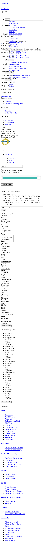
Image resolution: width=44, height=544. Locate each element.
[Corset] (7, 241)
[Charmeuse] (4, 272)
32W (17, 202)
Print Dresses (9, 538)
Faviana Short (9, 460)
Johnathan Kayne (10, 429)
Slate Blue (10, 350)
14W (4, 200)
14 (39, 196)
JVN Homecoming (11, 466)
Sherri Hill (8, 437)
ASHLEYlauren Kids (12, 512)
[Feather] (4, 276)
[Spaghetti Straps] (6, 322)
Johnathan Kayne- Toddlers (14, 493)
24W (32, 200)
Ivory (9, 383)
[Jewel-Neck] (6, 296)
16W (9, 200)
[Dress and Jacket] (6, 230)
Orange (9, 378)
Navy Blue (10, 355)
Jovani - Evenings (10, 474)
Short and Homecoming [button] (9, 454)
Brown (9, 389)
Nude (9, 385)
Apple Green (11, 337)
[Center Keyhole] (7, 239)
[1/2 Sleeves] (7, 309)
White (9, 398)
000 (6, 196)
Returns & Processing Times (14, 104)
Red (8, 376)
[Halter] (6, 292)
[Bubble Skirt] (7, 236)
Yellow (9, 333)
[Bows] (5, 267)
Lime (8, 342)
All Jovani (8, 419)
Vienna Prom (9, 439)
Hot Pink (10, 368)
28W (6, 202)
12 (35, 196)
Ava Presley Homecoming (13, 458)
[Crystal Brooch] (5, 268)
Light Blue (10, 348)
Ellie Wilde (8, 423)
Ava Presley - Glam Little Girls (15, 514)
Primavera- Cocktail (11, 522)
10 (31, 196)
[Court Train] (5, 287)
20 (13, 198)
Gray (8, 394)
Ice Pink (9, 363)
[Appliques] (5, 263)
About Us (8, 111)
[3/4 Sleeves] (7, 311)
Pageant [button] (3, 483)
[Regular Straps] (6, 320)
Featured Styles (10, 540)
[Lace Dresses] (6, 232)
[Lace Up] (6, 248)
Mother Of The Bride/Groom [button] (11, 497)
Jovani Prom (9, 431)
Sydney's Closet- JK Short (13, 528)
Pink (8, 366)
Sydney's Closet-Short (12, 530)
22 (17, 198)
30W (11, 202)
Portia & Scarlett (10, 435)
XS (28, 202)
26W (37, 200)
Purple (9, 357)
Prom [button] (3, 411)
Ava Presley (9, 415)
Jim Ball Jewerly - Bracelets (14, 448)
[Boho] (6, 228)
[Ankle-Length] (5, 282)
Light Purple (11, 361)
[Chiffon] (4, 274)
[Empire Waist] (6, 302)
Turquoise (10, 346)
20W (21, 200)
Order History (9, 122)
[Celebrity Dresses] (7, 238)
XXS (23, 202)
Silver (9, 396)
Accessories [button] (5, 443)
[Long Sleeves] (7, 312)
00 (10, 196)
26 (26, 198)
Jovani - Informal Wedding (13, 536)
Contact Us (8, 101)
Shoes (7, 534)
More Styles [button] (5, 518)
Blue (8, 353)
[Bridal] (9, 218)
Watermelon (11, 372)
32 (38, 198)
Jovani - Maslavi (10, 479)
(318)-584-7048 (6, 96)
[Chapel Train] (5, 285)
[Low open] (6, 250)
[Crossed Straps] (6, 247)
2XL (10, 204)
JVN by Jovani (10, 433)
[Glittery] (3, 254)
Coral (9, 381)
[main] (22, 33)
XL (6, 204)
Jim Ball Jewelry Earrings (13, 450)
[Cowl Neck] (6, 291)
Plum (8, 374)
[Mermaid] (6, 303)
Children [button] (4, 507)
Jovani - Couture (10, 489)
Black (9, 391)
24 (22, 198)
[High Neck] (6, 294)
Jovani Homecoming (11, 462)
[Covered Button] (6, 245)
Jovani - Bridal (9, 532)
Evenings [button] (4, 470)
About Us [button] (8, 154)
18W (15, 200)
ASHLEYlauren (10, 417)
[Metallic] (3, 256)
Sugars (7, 526)
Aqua (9, 344)
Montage (8, 503)
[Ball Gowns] (6, 227)
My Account (9, 120)
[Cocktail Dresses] (9, 223)
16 (5, 198)
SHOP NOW (5, 9)
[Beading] (5, 265)
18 (9, 198)
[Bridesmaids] (9, 219)
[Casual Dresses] (9, 221)
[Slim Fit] (6, 305)
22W (26, 200)
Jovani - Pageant (10, 487)
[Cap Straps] (6, 318)
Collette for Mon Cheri (12, 421)
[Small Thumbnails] (2, 31)
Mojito (9, 335)
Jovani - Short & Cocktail (13, 464)
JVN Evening (9, 476)
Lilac (8, 359)
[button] (7, 19)
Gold (8, 387)
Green (9, 340)
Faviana (7, 425)
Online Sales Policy (11, 113)
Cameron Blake (10, 501)
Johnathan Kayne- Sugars (13, 491)
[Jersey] (4, 278)
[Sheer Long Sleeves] (7, 314)
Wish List (8, 124)
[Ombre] (3, 259)
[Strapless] (6, 323)
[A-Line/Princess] (6, 300)
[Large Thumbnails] (3, 31)
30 (34, 198)
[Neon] (3, 258)
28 (30, 198)
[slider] (39, 177)
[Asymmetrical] (5, 283)
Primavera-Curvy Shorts (13, 524)
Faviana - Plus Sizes (11, 427)
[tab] (24, 154)
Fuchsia (9, 370)
